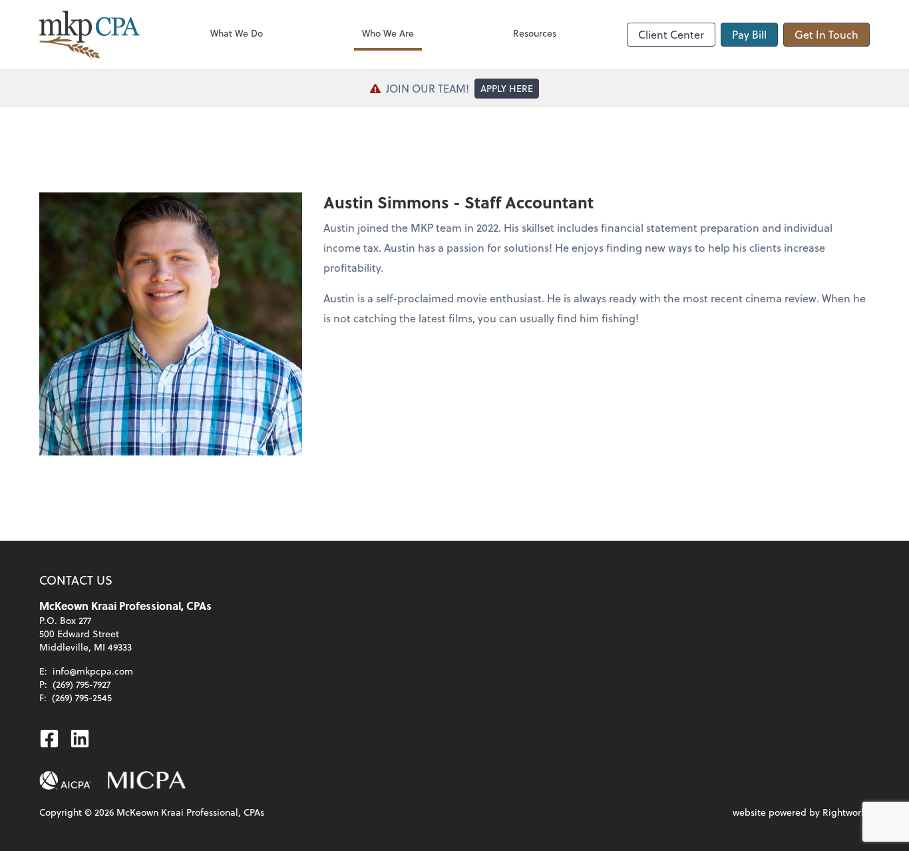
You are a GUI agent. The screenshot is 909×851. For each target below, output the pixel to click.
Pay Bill (749, 34)
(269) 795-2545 (82, 698)
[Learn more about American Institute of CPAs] (65, 780)
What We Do (236, 33)
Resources (534, 33)
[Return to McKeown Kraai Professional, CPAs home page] (89, 35)
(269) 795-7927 (81, 684)
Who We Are (388, 33)
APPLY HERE (506, 88)
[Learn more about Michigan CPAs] (146, 780)
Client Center (671, 34)
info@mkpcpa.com (93, 671)
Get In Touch (826, 34)
